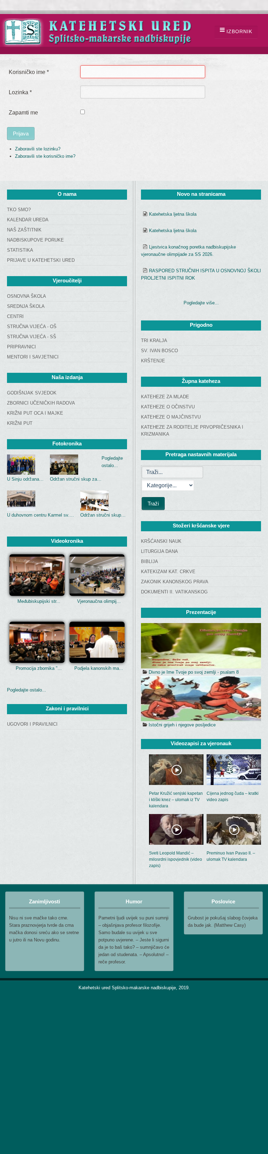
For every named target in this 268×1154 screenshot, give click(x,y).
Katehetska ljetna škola (172, 214)
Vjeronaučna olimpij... (99, 601)
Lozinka (20, 92)
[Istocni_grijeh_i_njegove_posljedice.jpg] (201, 698)
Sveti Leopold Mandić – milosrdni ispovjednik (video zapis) (175, 859)
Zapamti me (23, 113)
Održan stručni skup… (103, 515)
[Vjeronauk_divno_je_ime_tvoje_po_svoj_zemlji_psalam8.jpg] (201, 645)
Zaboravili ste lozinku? (37, 148)
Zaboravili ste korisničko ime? (45, 156)
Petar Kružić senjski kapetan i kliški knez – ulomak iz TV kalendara (176, 799)
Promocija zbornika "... (39, 668)
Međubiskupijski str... (38, 601)
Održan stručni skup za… (76, 479)
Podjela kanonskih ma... (98, 668)
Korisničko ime (29, 72)
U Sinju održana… (25, 479)
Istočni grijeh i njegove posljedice (182, 724)
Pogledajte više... (201, 302)
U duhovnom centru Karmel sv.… (40, 515)
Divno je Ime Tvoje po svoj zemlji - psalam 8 (194, 672)
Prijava (21, 133)
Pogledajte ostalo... (26, 690)
